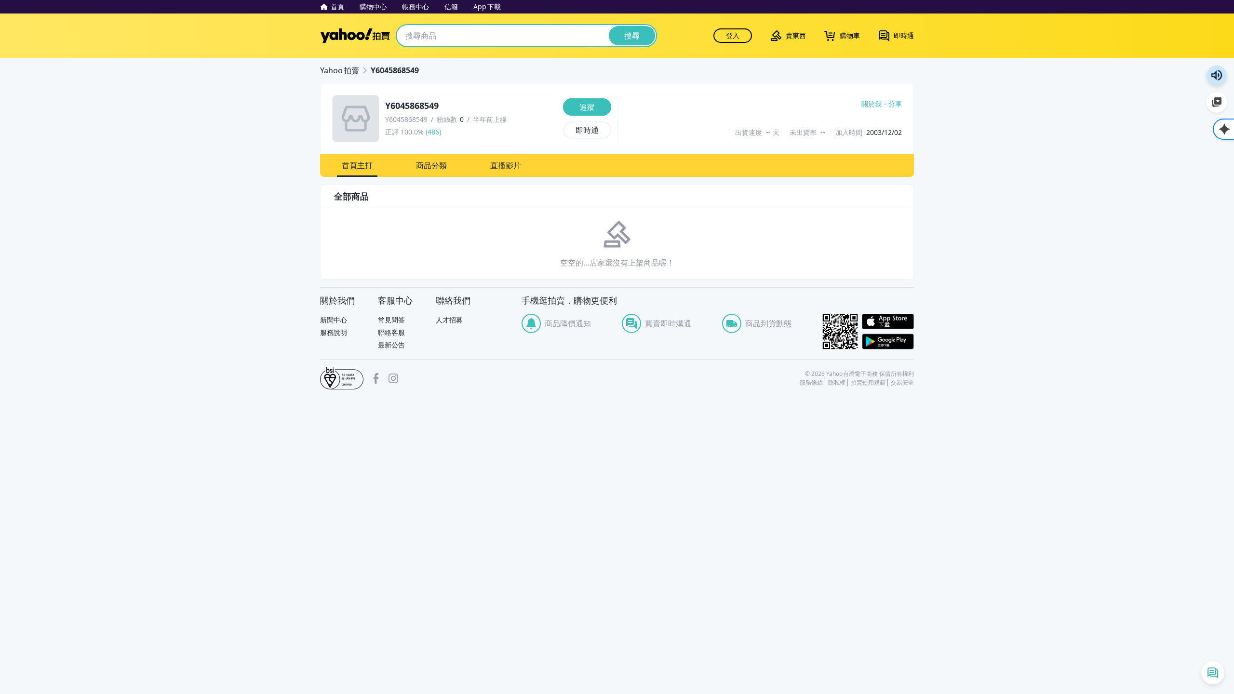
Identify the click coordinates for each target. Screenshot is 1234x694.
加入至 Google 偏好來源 (1216, 102)
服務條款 (811, 382)
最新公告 (391, 344)
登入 (732, 35)
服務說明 (333, 332)
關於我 (871, 104)
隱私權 (836, 382)
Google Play (888, 341)
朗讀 (1216, 75)
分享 (895, 104)
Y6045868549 (395, 70)
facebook (376, 378)
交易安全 (902, 382)
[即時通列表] (1212, 672)
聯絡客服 (391, 332)
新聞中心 (333, 319)
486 (433, 131)
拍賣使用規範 (868, 382)
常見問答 (391, 319)
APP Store (888, 322)
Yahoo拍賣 (355, 35)
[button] (357, 165)
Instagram (393, 378)
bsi (341, 378)
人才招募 (449, 319)
